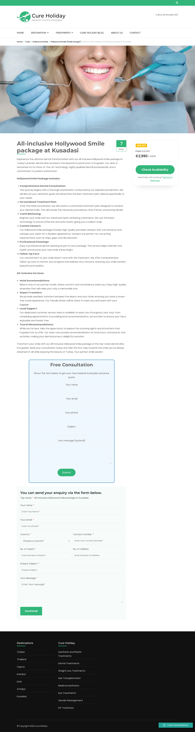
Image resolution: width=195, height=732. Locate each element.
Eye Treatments (67, 693)
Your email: (27, 519)
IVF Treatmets (66, 707)
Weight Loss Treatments (71, 670)
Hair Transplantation (69, 678)
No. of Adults (28, 549)
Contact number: (83, 534)
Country (25, 534)
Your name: (27, 505)
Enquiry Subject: (29, 563)
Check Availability (155, 170)
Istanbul (21, 674)
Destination (38, 32)
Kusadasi (22, 696)
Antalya (21, 689)
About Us (117, 32)
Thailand (21, 659)
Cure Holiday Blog (92, 32)
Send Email (31, 611)
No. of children (81, 549)
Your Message (28, 578)
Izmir (19, 681)
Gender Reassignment (70, 700)
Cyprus (21, 666)
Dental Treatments (68, 663)
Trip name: (27, 497)
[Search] (177, 2)
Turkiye (21, 652)
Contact (135, 32)
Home (20, 32)
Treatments (63, 32)
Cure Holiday (48, 16)
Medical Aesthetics (68, 685)
